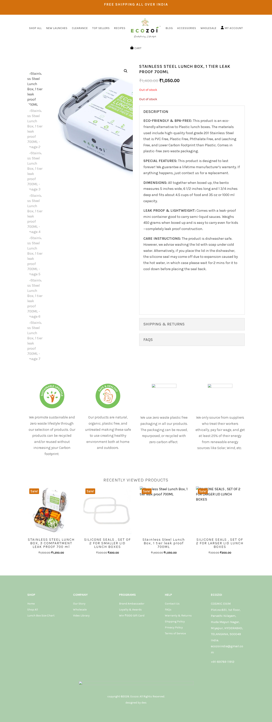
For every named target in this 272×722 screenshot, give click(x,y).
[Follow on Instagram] (213, 671)
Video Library (81, 615)
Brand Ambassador (131, 603)
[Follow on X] (223, 671)
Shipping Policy (175, 621)
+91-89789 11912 (222, 662)
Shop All (32, 609)
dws (144, 702)
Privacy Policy (174, 627)
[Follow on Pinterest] (229, 671)
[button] (125, 71)
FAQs (168, 609)
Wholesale (80, 609)
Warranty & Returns (178, 615)
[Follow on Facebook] (218, 671)
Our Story (79, 603)
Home (31, 603)
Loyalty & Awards (130, 609)
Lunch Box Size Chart (41, 615)
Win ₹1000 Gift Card (131, 615)
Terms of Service (175, 633)
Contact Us (172, 603)
